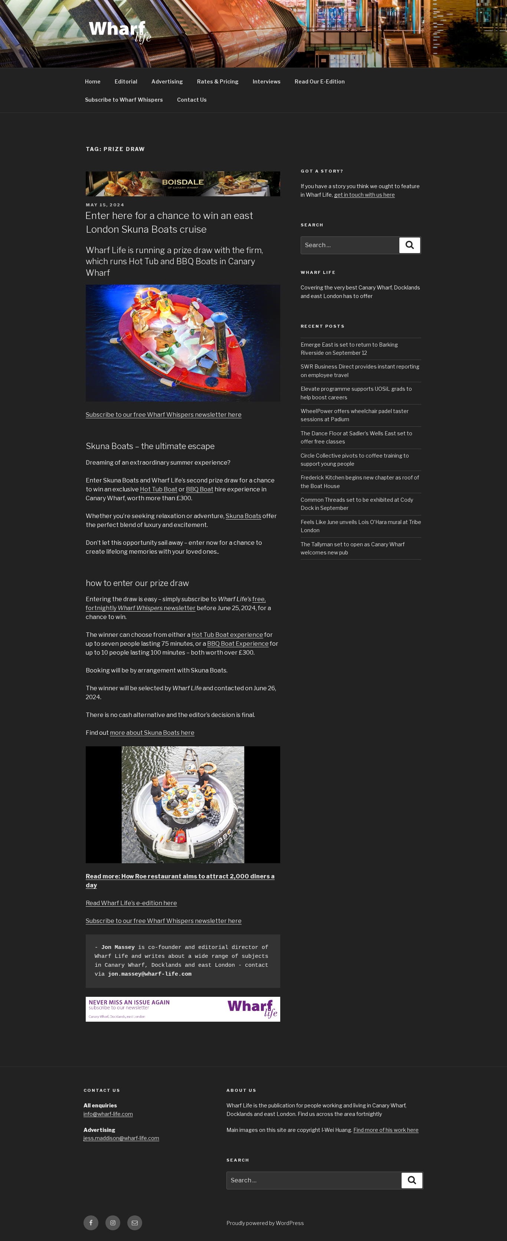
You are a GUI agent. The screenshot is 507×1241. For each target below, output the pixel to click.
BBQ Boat (199, 489)
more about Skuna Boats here (152, 732)
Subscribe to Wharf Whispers (124, 99)
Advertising (167, 81)
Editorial (126, 81)
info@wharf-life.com (108, 1114)
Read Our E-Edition (320, 81)
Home (93, 81)
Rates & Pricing (218, 81)
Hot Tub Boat (158, 489)
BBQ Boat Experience (238, 643)
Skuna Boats (243, 516)
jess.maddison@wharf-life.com (121, 1138)
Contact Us (192, 99)
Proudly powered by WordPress (265, 1223)
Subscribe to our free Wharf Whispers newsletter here (164, 414)
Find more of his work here (386, 1130)
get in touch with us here (364, 194)
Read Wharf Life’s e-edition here (131, 903)
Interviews (267, 81)
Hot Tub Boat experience (227, 634)
